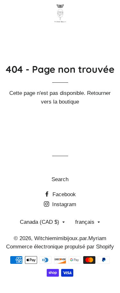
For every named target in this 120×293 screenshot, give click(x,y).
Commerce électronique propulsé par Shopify (60, 247)
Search (60, 179)
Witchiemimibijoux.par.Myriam (70, 238)
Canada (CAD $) (39, 222)
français (84, 222)
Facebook (63, 194)
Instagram (63, 204)
